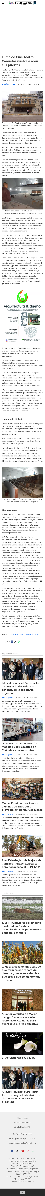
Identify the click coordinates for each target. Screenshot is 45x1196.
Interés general (8, 84)
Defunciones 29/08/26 (20, 1057)
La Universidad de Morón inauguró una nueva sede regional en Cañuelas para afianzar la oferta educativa (20, 1018)
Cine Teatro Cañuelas (17, 634)
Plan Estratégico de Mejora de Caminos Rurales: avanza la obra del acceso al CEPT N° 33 (22, 863)
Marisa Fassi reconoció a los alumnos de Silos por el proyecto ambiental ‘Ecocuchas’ (22, 806)
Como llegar (22, 1118)
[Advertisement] (22, 29)
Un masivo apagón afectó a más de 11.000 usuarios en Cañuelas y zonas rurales (20, 747)
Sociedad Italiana (32, 634)
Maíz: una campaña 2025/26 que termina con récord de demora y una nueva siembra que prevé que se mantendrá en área (21, 973)
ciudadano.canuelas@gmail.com (22, 1143)
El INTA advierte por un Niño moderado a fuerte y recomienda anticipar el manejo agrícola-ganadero (22, 927)
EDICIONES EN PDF (22, 1127)
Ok (22, 1192)
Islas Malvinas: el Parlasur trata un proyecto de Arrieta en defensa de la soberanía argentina (22, 688)
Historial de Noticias (22, 1122)
